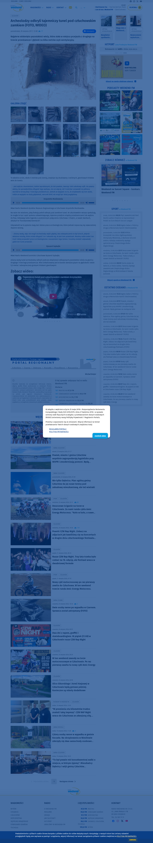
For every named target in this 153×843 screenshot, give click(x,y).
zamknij (132, 840)
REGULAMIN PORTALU (57, 429)
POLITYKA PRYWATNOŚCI (59, 432)
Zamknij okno (100, 436)
